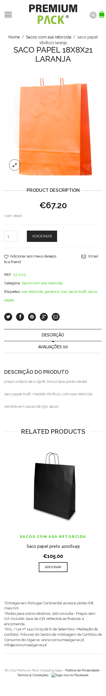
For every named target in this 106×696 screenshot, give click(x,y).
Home (14, 37)
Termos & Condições (32, 675)
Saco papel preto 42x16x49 (53, 546)
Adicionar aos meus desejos (33, 256)
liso (64, 291)
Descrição (53, 335)
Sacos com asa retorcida (48, 37)
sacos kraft (77, 291)
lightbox (14, 165)
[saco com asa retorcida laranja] (53, 126)
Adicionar (42, 236)
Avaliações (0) (53, 347)
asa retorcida (32, 291)
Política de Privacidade (82, 670)
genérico (52, 291)
